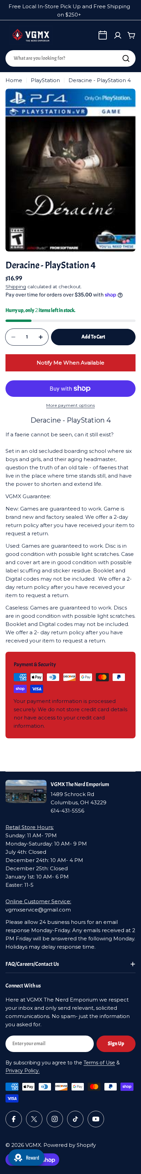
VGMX (33, 1145)
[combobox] (70, 58)
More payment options (70, 405)
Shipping (15, 286)
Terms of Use (99, 1063)
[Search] (126, 58)
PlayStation (45, 80)
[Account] (118, 35)
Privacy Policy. (22, 1070)
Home (13, 80)
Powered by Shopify (69, 1145)
